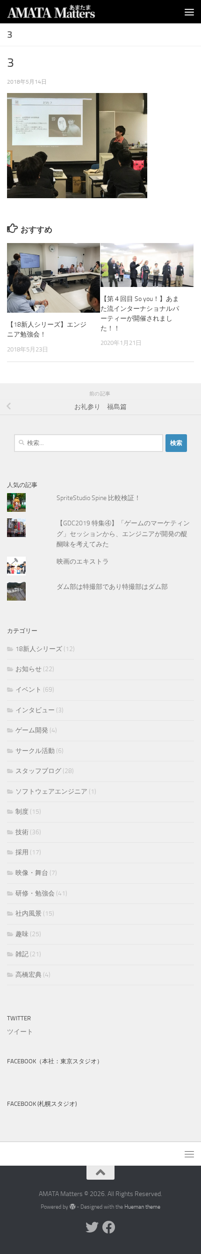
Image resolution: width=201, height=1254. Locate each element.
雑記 (22, 954)
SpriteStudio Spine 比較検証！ (99, 498)
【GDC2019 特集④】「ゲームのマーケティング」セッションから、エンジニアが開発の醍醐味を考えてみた (123, 533)
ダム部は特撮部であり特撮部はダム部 (112, 587)
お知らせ (28, 669)
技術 (22, 832)
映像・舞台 (31, 873)
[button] (77, 145)
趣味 (22, 934)
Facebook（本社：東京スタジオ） (55, 1061)
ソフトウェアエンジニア (51, 791)
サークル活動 (35, 751)
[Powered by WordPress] (72, 1207)
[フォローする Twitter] (92, 1227)
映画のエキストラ (83, 562)
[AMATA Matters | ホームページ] (66, 12)
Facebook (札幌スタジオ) (42, 1103)
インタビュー (35, 710)
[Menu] (189, 11)
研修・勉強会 (35, 893)
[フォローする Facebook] (108, 1227)
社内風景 (28, 913)
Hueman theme (142, 1206)
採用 (22, 852)
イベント (28, 690)
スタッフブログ (38, 771)
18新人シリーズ (38, 649)
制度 (22, 812)
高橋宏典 (28, 975)
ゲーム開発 (31, 730)
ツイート (20, 1032)
